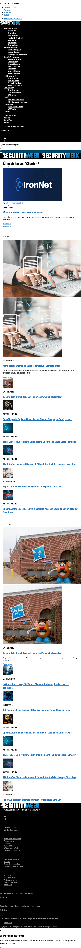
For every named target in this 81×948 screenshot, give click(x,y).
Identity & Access (14, 66)
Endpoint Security (14, 64)
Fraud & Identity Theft (15, 38)
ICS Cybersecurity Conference (13, 18)
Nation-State (12, 40)
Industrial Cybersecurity (16, 99)
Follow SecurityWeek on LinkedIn (13, 866)
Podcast (6, 14)
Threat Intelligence (14, 50)
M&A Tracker (12, 109)
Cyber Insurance (13, 78)
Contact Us (3, 910)
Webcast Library (9, 841)
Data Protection (13, 80)
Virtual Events (8, 12)
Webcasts (7, 10)
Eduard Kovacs (7, 377)
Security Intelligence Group (12, 864)
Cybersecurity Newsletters (12, 850)
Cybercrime (12, 33)
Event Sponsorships (10, 877)
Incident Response (14, 52)
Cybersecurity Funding (15, 107)
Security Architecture (11, 57)
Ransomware (12, 42)
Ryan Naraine (7, 223)
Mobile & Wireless (14, 71)
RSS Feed (7, 861)
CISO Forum (12, 95)
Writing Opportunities (10, 880)
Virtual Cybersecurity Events (12, 838)
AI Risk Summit (8, 846)
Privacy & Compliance (15, 83)
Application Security (15, 59)
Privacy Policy (8, 884)
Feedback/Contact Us (10, 882)
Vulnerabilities (13, 45)
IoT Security (12, 69)
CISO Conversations (14, 92)
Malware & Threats (10, 28)
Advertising (7, 875)
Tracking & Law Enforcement (17, 54)
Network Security (14, 73)
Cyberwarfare (12, 31)
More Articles (7, 226)
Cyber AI (7, 111)
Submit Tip (3, 897)
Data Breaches (13, 35)
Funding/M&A (8, 104)
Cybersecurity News (10, 7)
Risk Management (10, 76)
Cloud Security (13, 61)
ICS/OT (6, 97)
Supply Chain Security (15, 85)
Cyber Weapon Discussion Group (13, 859)
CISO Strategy (9, 88)
